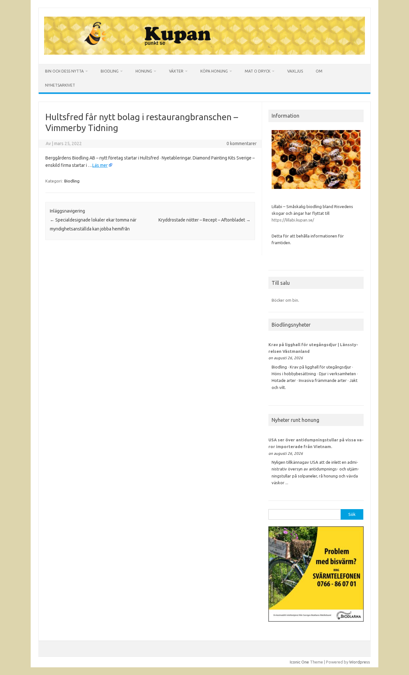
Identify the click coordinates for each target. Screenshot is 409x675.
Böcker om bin (285, 300)
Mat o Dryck (257, 71)
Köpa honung (214, 71)
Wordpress (359, 662)
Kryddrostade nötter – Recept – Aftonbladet (204, 219)
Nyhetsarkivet (60, 85)
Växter (176, 71)
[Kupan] (204, 53)
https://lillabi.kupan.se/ (293, 220)
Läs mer (100, 165)
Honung (143, 71)
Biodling (110, 71)
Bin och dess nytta (64, 71)
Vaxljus (295, 71)
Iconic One (299, 662)
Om (319, 71)
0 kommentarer (242, 143)
